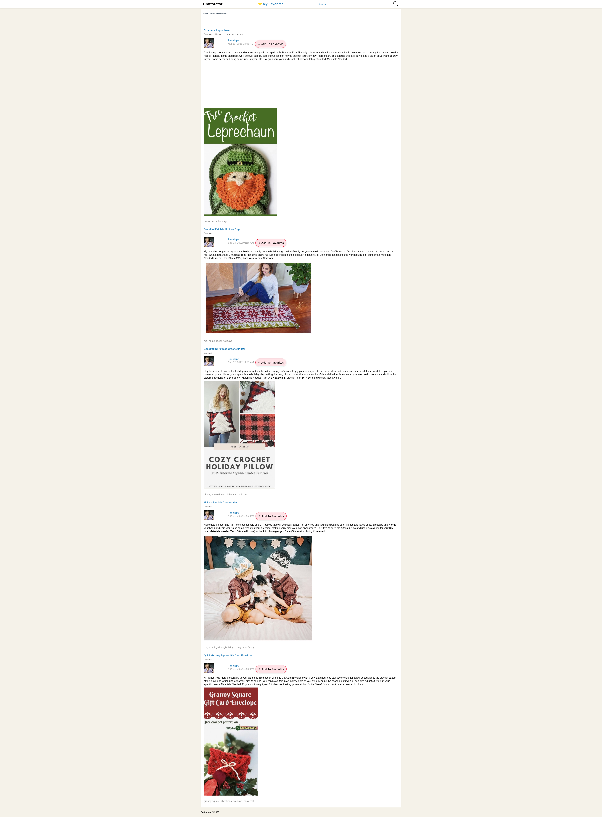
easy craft (241, 647)
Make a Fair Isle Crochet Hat (220, 502)
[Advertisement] (301, 84)
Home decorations (233, 34)
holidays (222, 221)
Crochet (208, 34)
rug (205, 341)
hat (205, 647)
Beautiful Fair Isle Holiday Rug (222, 229)
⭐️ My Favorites (270, 4)
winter (220, 647)
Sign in (322, 4)
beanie (212, 647)
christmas (231, 494)
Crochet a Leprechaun (217, 30)
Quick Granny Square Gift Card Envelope (228, 655)
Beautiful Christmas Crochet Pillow (224, 349)
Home (218, 34)
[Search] (396, 4)
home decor (210, 221)
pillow (207, 494)
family (251, 647)
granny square (212, 801)
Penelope (233, 40)
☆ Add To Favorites (270, 44)
